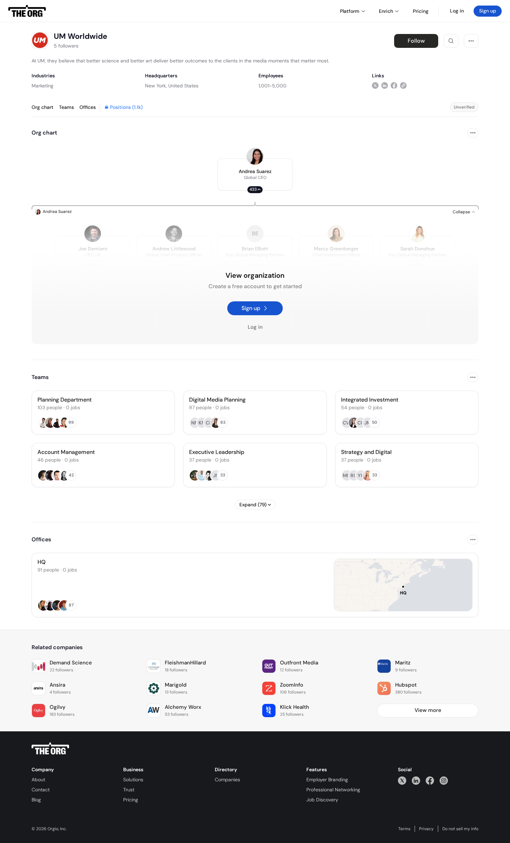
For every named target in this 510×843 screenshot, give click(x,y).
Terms (404, 829)
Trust (128, 789)
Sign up (487, 11)
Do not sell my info (460, 829)
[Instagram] (444, 780)
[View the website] (403, 85)
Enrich (386, 11)
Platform (349, 11)
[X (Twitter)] (402, 780)
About (38, 779)
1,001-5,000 (272, 86)
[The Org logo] (50, 748)
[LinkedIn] (416, 780)
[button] (255, 174)
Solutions (133, 779)
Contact (41, 789)
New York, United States (171, 86)
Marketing (42, 86)
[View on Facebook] (394, 85)
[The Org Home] (27, 11)
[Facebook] (430, 780)
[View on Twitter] (375, 85)
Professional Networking (333, 789)
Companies (227, 779)
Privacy (426, 829)
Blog (36, 800)
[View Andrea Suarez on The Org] (255, 156)
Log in (457, 11)
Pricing (130, 800)
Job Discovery (322, 800)
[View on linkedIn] (384, 85)
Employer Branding (327, 779)
